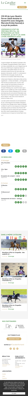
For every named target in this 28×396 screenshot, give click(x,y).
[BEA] (19, 326)
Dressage (11, 256)
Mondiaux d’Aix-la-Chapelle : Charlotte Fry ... (12, 279)
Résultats (21, 166)
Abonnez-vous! (14, 339)
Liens (3, 376)
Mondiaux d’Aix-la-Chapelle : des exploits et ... (13, 253)
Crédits (4, 374)
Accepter (14, 393)
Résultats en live (23, 166)
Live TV (26, 166)
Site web (16, 166)
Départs (18, 166)
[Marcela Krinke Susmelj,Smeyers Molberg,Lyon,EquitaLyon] (13, 48)
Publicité (4, 378)
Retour (5, 145)
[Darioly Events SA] (8, 326)
